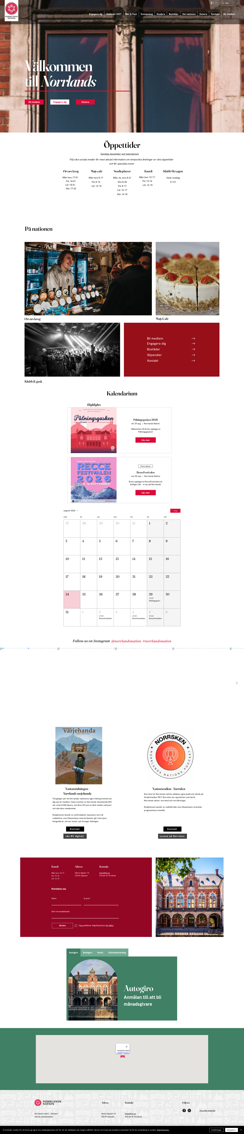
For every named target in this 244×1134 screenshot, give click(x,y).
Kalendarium (122, 393)
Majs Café (162, 319)
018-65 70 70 (130, 1116)
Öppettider (122, 145)
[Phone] (193, 338)
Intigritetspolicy (163, 1130)
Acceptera (231, 1130)
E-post (86, 898)
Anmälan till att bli (142, 997)
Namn (54, 898)
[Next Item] (237, 683)
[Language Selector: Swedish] (213, 3)
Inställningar (216, 1130)
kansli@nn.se (104, 873)
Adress (79, 866)
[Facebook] (184, 1110)
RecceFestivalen (146, 472)
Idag (175, 511)
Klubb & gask (33, 381)
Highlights (94, 405)
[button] (147, 14)
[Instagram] (189, 1110)
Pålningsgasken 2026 (145, 419)
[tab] (73, 952)
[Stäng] (240, 1130)
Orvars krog (33, 319)
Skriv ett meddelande (60, 912)
